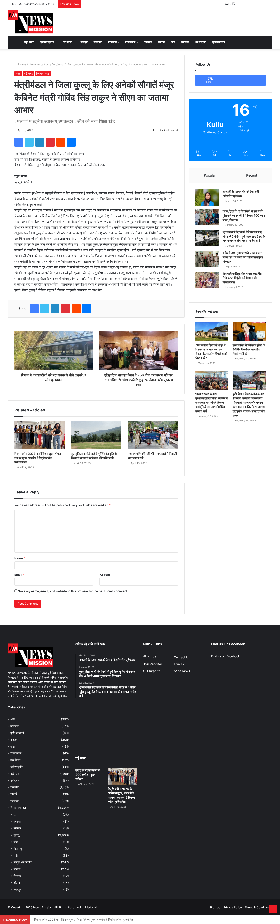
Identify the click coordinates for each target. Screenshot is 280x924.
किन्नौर (17, 828)
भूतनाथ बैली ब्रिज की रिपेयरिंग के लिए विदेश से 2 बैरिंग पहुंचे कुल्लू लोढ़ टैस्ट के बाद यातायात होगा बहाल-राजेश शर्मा (244, 236)
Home (21, 64)
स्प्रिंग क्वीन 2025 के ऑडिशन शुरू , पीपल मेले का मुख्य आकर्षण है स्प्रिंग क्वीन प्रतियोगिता (37, 458)
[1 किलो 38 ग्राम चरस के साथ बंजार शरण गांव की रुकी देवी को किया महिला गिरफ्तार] (207, 259)
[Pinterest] (50, 142)
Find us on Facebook (225, 656)
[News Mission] (30, 22)
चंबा (16, 842)
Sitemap (214, 907)
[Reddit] (60, 142)
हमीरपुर (17, 889)
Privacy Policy (232, 907)
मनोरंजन (112, 42)
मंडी (16, 855)
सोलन (17, 883)
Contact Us (182, 657)
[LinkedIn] (39, 142)
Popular (210, 175)
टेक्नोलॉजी (130, 42)
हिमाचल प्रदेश (47, 42)
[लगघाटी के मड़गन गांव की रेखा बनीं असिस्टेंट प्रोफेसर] (207, 197)
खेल (173, 42)
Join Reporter (152, 664)
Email (19, 574)
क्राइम (84, 42)
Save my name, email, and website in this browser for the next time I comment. (73, 591)
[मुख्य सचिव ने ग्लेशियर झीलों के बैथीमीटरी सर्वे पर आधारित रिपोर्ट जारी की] (249, 331)
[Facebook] (18, 142)
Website (105, 574)
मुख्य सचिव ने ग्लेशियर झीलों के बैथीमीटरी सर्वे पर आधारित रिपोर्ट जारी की (249, 349)
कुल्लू (48, 64)
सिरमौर (17, 876)
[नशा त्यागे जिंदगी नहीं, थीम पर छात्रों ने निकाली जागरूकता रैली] (153, 435)
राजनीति (98, 42)
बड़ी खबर (29, 42)
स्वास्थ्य (185, 42)
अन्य (12, 719)
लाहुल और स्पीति (23, 862)
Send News (182, 671)
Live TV (179, 664)
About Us (149, 656)
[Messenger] (71, 142)
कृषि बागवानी (218, 42)
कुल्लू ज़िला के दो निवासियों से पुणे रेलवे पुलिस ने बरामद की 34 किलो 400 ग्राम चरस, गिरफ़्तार (244, 215)
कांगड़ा (17, 821)
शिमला (17, 869)
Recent (251, 175)
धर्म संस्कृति (200, 42)
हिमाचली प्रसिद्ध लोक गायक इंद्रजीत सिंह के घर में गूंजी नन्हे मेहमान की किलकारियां (242, 278)
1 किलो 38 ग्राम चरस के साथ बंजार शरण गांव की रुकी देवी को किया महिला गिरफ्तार (243, 257)
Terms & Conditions (258, 907)
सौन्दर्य (161, 42)
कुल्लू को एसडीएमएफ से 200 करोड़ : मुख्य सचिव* (87, 774)
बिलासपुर (18, 849)
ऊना (16, 815)
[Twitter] (29, 142)
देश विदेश (67, 42)
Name (19, 558)
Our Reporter (152, 671)
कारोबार (148, 42)
